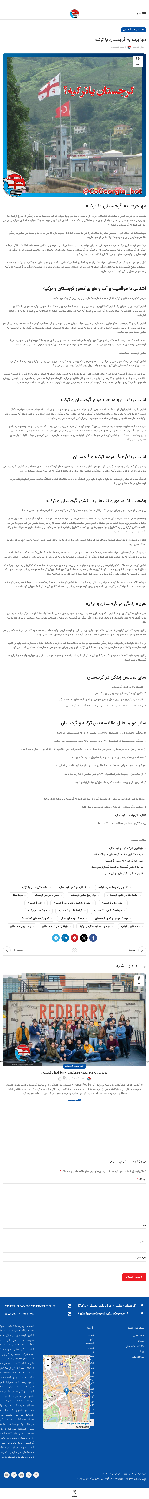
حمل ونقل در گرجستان (46, 895)
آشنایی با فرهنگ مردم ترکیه (113, 887)
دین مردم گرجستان (112, 903)
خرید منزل (17, 895)
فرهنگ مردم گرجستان (72, 918)
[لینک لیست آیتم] (122, 1336)
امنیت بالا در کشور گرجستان (122, 895)
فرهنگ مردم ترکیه (38, 911)
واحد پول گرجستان (20, 926)
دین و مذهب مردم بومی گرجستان (72, 903)
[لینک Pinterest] (74, 938)
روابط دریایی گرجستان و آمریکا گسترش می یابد (117, 867)
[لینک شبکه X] (84, 938)
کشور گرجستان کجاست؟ (35, 918)
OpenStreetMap (78, 1423)
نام (144, 1225)
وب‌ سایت (140, 1258)
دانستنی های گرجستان (133, 30)
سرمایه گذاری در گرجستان (108, 911)
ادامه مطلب (74, 1100)
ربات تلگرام (140, 824)
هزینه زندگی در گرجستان (55, 926)
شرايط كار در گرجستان (71, 911)
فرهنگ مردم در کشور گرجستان (111, 918)
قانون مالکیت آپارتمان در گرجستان (124, 874)
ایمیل (143, 1241)
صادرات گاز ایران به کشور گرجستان (124, 861)
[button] (66, 1391)
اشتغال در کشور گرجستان (73, 887)
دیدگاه (141, 1180)
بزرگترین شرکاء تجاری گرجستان (126, 848)
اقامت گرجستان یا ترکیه (35, 887)
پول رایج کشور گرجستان (83, 895)
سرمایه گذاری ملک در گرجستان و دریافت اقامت (117, 855)
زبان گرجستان (35, 903)
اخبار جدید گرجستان (74, 1066)
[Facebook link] (93, 938)
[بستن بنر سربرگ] (5, 4)
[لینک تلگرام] (56, 938)
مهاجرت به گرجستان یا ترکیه (95, 926)
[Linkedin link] (65, 938)
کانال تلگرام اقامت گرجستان (130, 815)
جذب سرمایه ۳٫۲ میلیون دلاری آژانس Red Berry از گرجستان (74, 1073)
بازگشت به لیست (74, 950)
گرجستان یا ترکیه (130, 926)
